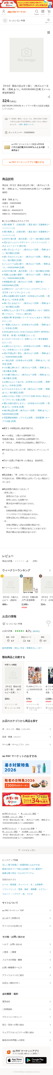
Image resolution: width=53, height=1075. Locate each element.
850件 (36, 631)
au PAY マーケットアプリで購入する (26, 162)
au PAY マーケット (9, 814)
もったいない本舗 (27, 828)
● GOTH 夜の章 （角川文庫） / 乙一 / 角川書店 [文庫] (26, 271)
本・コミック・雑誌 (28, 814)
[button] (49, 97)
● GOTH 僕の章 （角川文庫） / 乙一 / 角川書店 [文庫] (26, 239)
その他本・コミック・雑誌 (12, 817)
